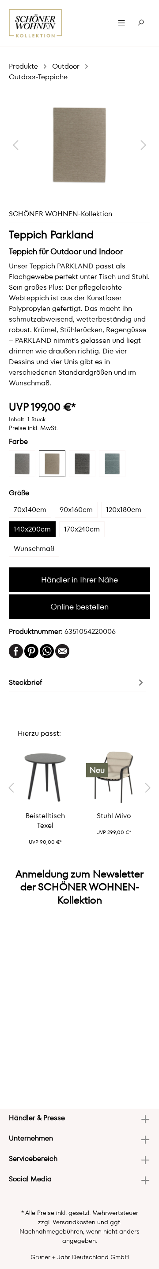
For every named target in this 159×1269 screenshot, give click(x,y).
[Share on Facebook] (16, 650)
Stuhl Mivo (114, 816)
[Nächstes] (143, 144)
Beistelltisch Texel (45, 820)
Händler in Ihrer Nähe (79, 579)
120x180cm (123, 509)
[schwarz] (82, 463)
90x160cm (76, 509)
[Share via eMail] (62, 650)
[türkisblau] (112, 463)
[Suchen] (141, 23)
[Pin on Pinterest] (31, 650)
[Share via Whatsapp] (47, 650)
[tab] (77, 681)
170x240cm (82, 529)
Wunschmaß (34, 548)
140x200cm (32, 529)
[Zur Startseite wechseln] (35, 23)
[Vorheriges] (15, 144)
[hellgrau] (22, 463)
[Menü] (121, 23)
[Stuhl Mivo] (114, 777)
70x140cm (30, 509)
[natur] (52, 463)
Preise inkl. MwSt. (33, 427)
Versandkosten (74, 1222)
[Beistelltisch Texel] (45, 777)
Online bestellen (79, 606)
